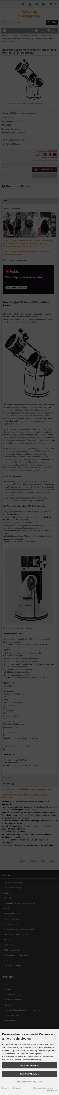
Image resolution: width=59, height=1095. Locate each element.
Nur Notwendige (29, 1074)
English (16, 1088)
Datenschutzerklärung (43, 1088)
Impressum (52, 1091)
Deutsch (6, 1088)
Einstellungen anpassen (31, 1082)
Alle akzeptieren (29, 1065)
